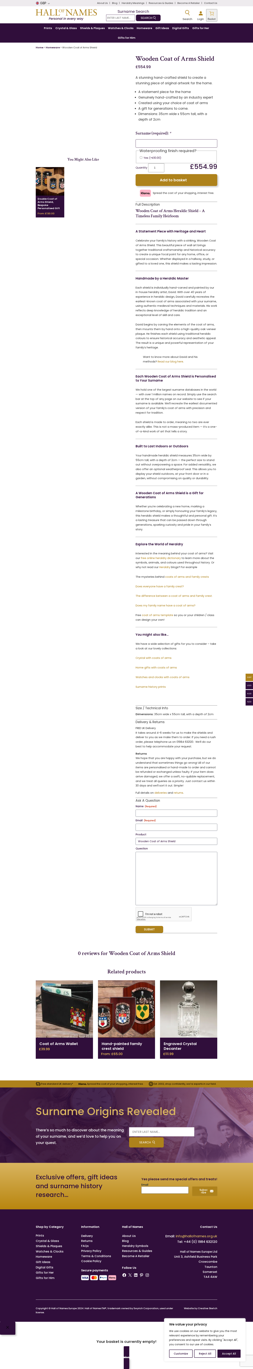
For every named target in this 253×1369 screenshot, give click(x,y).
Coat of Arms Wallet (58, 1043)
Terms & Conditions (96, 1256)
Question (142, 848)
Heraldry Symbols (135, 1246)
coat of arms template (157, 615)
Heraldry (164, 567)
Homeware (53, 47)
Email (146, 820)
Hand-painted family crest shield (122, 1046)
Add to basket (173, 180)
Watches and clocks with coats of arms (162, 677)
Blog (125, 1241)
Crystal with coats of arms (154, 658)
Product (141, 834)
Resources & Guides (137, 1251)
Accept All (229, 1353)
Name (146, 806)
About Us (129, 1236)
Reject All (205, 1353)
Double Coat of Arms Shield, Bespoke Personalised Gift (49, 203)
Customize (181, 1353)
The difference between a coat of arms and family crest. (174, 596)
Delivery (87, 1236)
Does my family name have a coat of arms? (165, 605)
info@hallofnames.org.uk (196, 1236)
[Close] (7, 1328)
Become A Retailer (135, 1256)
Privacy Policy (91, 1251)
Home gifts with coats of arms (156, 667)
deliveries (160, 793)
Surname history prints (151, 687)
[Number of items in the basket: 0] (211, 15)
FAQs (85, 1246)
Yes (152, 158)
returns (178, 793)
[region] (205, 1340)
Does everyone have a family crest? (160, 586)
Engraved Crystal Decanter (180, 1046)
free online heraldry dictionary (161, 558)
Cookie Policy (91, 1261)
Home (39, 47)
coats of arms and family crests (187, 577)
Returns (87, 1241)
